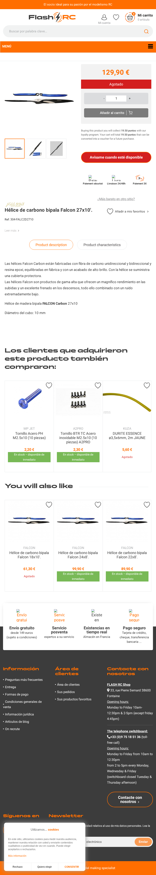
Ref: (7, 219)
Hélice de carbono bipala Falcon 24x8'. (78, 555)
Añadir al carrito (112, 113)
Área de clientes (68, 685)
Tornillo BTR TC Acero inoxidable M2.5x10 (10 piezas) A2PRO (78, 437)
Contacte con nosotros (130, 799)
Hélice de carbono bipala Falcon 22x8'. (127, 555)
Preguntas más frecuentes (24, 680)
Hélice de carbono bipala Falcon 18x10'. (29, 555)
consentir (72, 866)
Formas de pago (16, 694)
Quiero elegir (44, 866)
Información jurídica (19, 714)
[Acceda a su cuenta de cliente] (104, 16)
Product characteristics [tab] (102, 245)
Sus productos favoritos (74, 699)
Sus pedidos (66, 692)
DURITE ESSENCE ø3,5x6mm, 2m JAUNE (127, 435)
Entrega (10, 687)
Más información (17, 855)
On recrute (12, 729)
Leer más (10, 230)
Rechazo (18, 866)
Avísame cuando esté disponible (116, 157)
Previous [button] (9, 426)
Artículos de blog (17, 722)
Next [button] (147, 426)
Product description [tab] (51, 245)
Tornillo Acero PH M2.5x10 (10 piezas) (29, 435)
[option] (29, 426)
